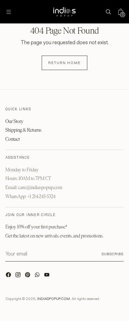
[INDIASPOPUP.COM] (65, 11)
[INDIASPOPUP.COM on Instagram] (18, 276)
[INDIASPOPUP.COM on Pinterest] (28, 276)
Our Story (14, 121)
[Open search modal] (108, 12)
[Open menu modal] (8, 12)
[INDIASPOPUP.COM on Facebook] (9, 276)
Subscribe (113, 254)
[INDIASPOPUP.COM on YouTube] (47, 276)
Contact (12, 139)
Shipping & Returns (23, 130)
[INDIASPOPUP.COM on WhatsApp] (37, 276)
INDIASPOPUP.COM (53, 298)
